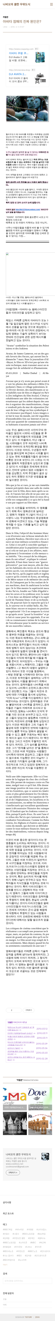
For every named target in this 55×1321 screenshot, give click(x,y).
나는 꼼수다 (8, 1255)
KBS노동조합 (28, 1234)
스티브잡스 (42, 1229)
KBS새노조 (8, 1251)
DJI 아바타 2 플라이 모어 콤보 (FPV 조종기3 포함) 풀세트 (18, 80)
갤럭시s (42, 1238)
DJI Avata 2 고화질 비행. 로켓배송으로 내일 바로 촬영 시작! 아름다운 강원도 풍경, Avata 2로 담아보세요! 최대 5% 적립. (18, 59)
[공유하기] (15, 1010)
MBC (34, 1242)
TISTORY (28, 1317)
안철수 (6, 1234)
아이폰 (39, 1247)
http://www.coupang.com (21, 49)
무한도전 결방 (19, 1238)
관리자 (37, 1317)
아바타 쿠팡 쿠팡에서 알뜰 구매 (17, 53)
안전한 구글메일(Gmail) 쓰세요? (20, 1033)
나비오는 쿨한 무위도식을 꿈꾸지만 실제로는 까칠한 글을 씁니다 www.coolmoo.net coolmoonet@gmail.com (21, 1162)
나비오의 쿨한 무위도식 (16, 4)
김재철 (6, 1238)
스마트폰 (23, 1242)
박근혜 (43, 1242)
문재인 (32, 1238)
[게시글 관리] (18, 1010)
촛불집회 (7, 1247)
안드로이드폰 (41, 1255)
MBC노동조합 (10, 1242)
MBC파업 (8, 1229)
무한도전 (21, 1251)
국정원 (30, 1229)
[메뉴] (51, 4)
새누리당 (20, 1229)
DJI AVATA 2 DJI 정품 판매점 (18, 74)
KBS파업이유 (9, 1260)
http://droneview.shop (19, 70)
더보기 (5, 1265)
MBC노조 (33, 1251)
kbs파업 (42, 1234)
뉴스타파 (22, 1260)
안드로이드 (46, 1251)
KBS (20, 1255)
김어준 (28, 1255)
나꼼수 (16, 1234)
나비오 (29, 1247)
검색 (49, 1281)
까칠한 (10, 1022)
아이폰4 (19, 1247)
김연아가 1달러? (13, 1048)
